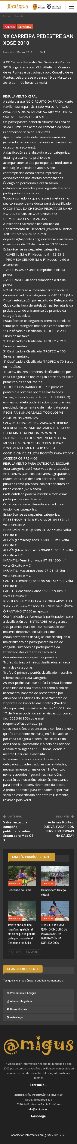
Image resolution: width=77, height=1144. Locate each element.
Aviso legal (16, 1017)
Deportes (24, 26)
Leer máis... (38, 1085)
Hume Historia (18, 1009)
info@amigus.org (38, 1109)
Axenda (10, 26)
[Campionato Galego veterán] (55, 876)
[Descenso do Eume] (22, 876)
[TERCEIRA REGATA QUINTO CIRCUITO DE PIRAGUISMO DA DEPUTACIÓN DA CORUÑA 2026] (55, 911)
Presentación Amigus (23, 993)
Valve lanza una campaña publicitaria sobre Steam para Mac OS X (18, 831)
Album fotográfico (21, 1001)
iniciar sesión (21, 980)
